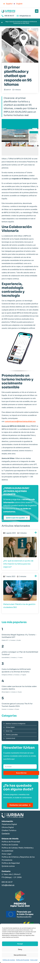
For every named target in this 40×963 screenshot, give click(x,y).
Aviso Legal (33, 960)
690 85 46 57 (7, 882)
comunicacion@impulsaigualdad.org (20, 421)
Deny (20, 949)
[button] (36, 11)
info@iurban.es (8, 885)
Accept (20, 944)
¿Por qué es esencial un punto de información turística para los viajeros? (18, 564)
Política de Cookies (9, 960)
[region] (20, 22)
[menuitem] (7, 3)
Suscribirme (21, 773)
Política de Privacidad (22, 960)
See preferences (20, 955)
